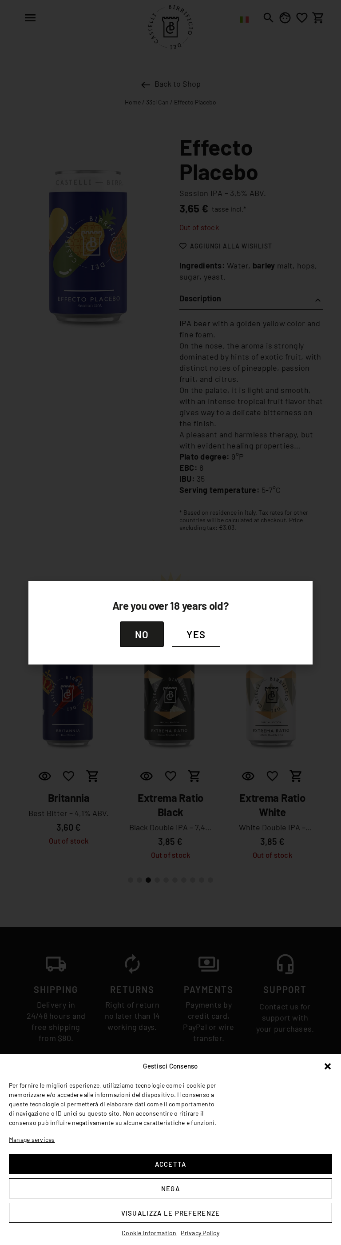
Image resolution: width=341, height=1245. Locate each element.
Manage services (32, 1139)
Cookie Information (149, 1233)
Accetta (170, 1164)
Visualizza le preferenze (170, 1213)
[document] (170, 622)
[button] (327, 1066)
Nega (170, 1189)
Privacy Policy (200, 1233)
